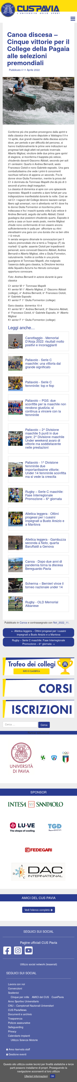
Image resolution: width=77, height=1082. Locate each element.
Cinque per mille (20, 997)
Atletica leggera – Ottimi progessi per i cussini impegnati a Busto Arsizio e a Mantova (38, 632)
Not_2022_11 (61, 622)
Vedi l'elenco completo (37, 910)
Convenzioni (15, 988)
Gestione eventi (17, 1054)
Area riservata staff (19, 1049)
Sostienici (13, 992)
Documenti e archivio (20, 1014)
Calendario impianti (19, 1035)
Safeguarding (15, 1027)
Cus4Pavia (58, 997)
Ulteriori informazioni (36, 1076)
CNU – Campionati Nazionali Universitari (31, 1005)
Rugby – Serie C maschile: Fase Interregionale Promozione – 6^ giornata (38, 642)
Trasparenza (15, 1018)
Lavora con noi (16, 984)
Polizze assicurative (19, 1023)
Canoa (23, 622)
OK (52, 1076)
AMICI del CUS (40, 997)
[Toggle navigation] (73, 18)
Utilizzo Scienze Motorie (24, 1040)
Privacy (12, 1031)
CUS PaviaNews (17, 1010)
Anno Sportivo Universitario (23, 1001)
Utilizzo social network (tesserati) (38, 964)
